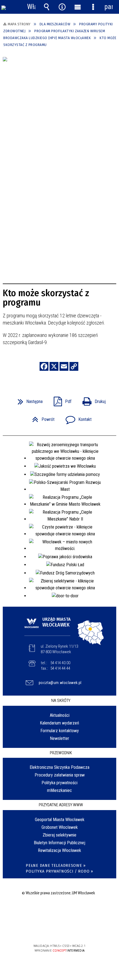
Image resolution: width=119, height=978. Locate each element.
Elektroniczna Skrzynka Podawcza (59, 767)
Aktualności (59, 715)
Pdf (60, 400)
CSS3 (59, 930)
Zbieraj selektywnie (59, 835)
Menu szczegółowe (93, 7)
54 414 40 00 (60, 662)
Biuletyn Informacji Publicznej (59, 842)
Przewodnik (61, 752)
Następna (28, 400)
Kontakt (76, 417)
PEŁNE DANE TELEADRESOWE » (56, 865)
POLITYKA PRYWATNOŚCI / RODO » (59, 871)
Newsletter (59, 738)
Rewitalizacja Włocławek (59, 850)
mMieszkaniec (59, 790)
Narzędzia (62, 7)
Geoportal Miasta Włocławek (59, 819)
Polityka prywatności (59, 782)
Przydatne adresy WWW (61, 804)
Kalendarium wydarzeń (59, 723)
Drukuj (92, 400)
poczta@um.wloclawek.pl (60, 682)
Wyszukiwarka (47, 7)
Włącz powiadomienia (31, 7)
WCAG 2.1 (76, 929)
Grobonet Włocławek (60, 827)
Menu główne (77, 7)
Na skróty (60, 700)
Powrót (41, 417)
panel (108, 7)
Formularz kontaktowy (59, 730)
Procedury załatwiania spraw (60, 775)
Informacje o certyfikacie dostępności (59, 910)
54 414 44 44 (60, 668)
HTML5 (51, 930)
